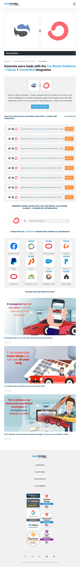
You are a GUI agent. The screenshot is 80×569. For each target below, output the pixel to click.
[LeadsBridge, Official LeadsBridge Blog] (12, 4)
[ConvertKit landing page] (58, 31)
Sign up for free (40, 107)
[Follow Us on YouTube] (47, 556)
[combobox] (49, 221)
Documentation (12, 53)
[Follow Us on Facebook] (25, 556)
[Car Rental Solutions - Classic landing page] (22, 31)
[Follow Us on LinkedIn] (39, 556)
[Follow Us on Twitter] (54, 556)
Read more (7, 342)
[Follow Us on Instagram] (32, 556)
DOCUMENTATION (70, 116)
